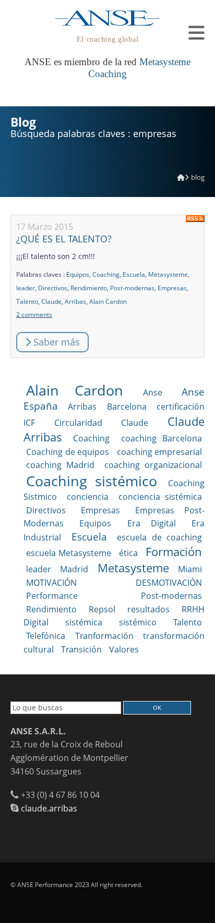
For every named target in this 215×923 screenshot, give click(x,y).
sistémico (138, 622)
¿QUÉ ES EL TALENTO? (64, 238)
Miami (190, 569)
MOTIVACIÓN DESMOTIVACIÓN (114, 582)
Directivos (52, 288)
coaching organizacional (153, 465)
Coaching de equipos (67, 452)
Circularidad (78, 422)
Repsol (102, 609)
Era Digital (151, 523)
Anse (152, 392)
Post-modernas (132, 288)
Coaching (106, 274)
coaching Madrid (60, 465)
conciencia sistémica (160, 496)
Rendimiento (88, 288)
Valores (124, 649)
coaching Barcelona (161, 438)
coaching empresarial (159, 452)
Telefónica (45, 636)
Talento (27, 301)
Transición (81, 649)
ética (128, 553)
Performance (52, 595)
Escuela (134, 274)
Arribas (75, 301)
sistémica (83, 622)
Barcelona (127, 406)
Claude (51, 301)
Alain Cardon (108, 301)
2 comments (34, 314)
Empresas (172, 288)
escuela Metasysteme (68, 553)
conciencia (88, 496)
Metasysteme (168, 274)
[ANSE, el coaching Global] (181, 177)
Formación (174, 552)
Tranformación (104, 636)
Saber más (55, 342)
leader (25, 288)
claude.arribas (49, 808)
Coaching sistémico (91, 480)
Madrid (74, 569)
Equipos (77, 274)
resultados (148, 609)
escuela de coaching (159, 537)
